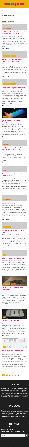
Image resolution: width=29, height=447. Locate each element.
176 (15, 375)
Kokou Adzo (5, 36)
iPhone (4, 56)
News (9, 56)
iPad (4, 28)
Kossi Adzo (5, 64)
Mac (8, 83)
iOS (4, 144)
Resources (8, 28)
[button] (2, 10)
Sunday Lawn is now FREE (9, 203)
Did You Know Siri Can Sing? (10, 320)
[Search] (26, 435)
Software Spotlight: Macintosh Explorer (13, 258)
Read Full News (5, 48)
